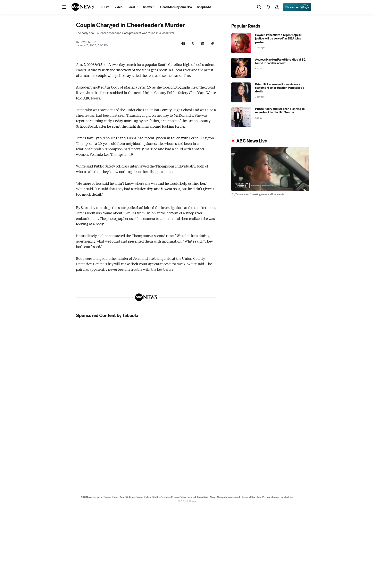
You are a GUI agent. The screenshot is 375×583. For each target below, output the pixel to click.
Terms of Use (248, 497)
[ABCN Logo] (82, 6)
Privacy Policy (111, 497)
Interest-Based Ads (198, 497)
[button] (64, 7)
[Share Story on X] (193, 43)
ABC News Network (91, 497)
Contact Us (287, 497)
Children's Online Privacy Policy (169, 497)
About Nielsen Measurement (225, 497)
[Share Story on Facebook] (183, 43)
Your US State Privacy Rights (135, 497)
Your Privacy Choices (268, 497)
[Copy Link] (212, 43)
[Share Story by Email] (202, 43)
